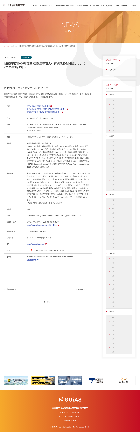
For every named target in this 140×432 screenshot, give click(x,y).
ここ (28, 250)
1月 (113, 130)
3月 (113, 122)
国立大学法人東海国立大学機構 (38, 106)
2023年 (112, 253)
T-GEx (116, 5)
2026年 (112, 95)
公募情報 (124, 5)
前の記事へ (11, 289)
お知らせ (112, 70)
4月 (113, 117)
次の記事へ (80, 289)
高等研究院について (47, 5)
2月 (113, 126)
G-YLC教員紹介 (106, 5)
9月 (113, 154)
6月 (113, 109)
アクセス (133, 5)
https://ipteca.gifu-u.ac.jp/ (35, 244)
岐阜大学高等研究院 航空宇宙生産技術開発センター (46, 109)
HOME (35, 5)
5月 (113, 113)
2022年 (112, 312)
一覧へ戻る (46, 302)
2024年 (112, 194)
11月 (113, 146)
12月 (113, 141)
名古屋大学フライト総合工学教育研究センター (44, 112)
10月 (113, 150)
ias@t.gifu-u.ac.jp (70, 420)
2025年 (112, 136)
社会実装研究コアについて (65, 5)
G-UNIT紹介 (94, 5)
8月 (113, 100)
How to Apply (31, 259)
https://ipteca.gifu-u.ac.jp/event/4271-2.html (42, 225)
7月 (113, 104)
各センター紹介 (82, 5)
